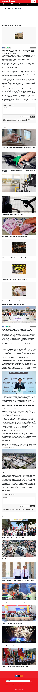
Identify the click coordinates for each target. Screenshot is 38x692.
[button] (31, 47)
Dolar (20, 3)
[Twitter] (4, 47)
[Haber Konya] (8, 1)
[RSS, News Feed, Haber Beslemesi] (21, 676)
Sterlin (35, 3)
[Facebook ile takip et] (16, 676)
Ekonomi (9, 8)
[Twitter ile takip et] (19, 676)
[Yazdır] (10, 47)
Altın (3, 3)
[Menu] (35, 1)
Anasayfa (4, 8)
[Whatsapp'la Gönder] (8, 47)
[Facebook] (3, 47)
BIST (12, 3)
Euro (27, 3)
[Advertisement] (19, 17)
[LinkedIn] (6, 47)
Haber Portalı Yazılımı (19, 689)
